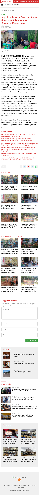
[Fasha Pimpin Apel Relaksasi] (6, 373)
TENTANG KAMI (19, 487)
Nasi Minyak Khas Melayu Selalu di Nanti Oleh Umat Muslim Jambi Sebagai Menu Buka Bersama (24, 407)
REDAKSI (23, 485)
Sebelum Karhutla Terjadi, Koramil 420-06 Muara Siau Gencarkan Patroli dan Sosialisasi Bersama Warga (18, 159)
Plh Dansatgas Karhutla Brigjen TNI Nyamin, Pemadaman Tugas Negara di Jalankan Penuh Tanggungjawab (19, 144)
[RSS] (19, 480)
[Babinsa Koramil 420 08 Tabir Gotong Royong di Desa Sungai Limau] (9, 217)
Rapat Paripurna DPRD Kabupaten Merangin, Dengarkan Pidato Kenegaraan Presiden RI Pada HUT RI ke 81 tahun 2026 (10, 441)
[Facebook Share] (21, 166)
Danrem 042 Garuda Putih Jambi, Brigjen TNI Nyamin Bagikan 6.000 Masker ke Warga (18, 135)
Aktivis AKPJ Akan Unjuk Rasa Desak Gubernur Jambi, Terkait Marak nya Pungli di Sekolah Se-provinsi (23, 398)
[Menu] (2, 5)
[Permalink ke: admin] (2, 27)
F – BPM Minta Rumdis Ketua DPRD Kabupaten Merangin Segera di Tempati (28, 459)
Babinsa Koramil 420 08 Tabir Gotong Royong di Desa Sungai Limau (18, 154)
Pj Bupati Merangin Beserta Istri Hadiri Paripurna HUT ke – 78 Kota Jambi (24, 390)
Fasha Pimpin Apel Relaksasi (23, 372)
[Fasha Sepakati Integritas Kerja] (6, 364)
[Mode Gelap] (33, 5)
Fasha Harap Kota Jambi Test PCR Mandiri (24, 355)
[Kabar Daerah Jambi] (11, 5)
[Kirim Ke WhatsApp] (36, 166)
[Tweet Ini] (24, 166)
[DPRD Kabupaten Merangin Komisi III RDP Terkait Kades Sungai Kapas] (28, 433)
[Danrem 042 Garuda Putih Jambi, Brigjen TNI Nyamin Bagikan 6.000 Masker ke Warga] (9, 179)
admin (7, 26)
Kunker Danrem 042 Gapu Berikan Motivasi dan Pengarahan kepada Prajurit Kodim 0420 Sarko (16, 139)
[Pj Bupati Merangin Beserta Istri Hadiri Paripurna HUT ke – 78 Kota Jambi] (6, 390)
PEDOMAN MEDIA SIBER (11, 485)
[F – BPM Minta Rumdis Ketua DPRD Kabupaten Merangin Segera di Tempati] (28, 451)
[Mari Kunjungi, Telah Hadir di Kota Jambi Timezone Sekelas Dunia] (6, 416)
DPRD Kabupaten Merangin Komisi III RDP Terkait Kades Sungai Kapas (28, 441)
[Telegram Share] (32, 166)
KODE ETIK (31, 485)
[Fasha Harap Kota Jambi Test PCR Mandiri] (6, 355)
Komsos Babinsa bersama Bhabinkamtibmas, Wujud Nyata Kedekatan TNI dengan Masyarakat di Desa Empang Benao (18, 149)
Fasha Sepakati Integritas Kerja (24, 363)
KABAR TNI (4, 14)
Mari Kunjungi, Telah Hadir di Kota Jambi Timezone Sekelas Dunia (23, 416)
